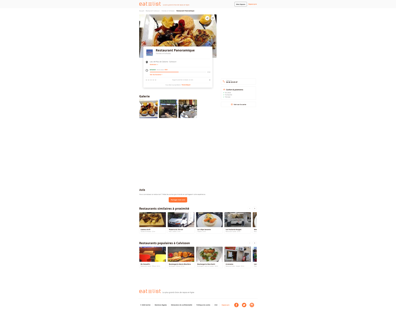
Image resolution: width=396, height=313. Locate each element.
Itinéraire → (154, 64)
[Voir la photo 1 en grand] (148, 109)
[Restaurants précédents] (250, 208)
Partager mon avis (178, 200)
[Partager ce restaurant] (207, 18)
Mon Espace (240, 4)
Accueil (141, 11)
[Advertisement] (178, 136)
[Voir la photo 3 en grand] (188, 109)
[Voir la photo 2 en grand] (168, 109)
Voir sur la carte (240, 104)
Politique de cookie (203, 305)
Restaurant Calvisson (153, 11)
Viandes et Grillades (168, 11)
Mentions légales (161, 305)
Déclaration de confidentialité (181, 305)
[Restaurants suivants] (255, 208)
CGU (215, 305)
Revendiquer (186, 85)
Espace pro (252, 4)
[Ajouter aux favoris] (212, 18)
